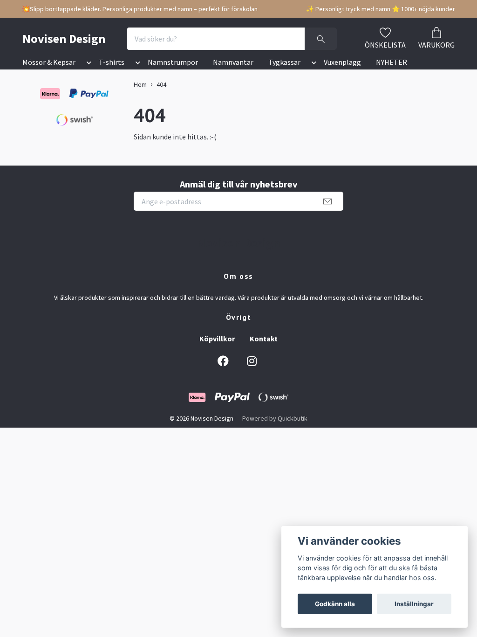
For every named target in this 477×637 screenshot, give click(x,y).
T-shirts (111, 62)
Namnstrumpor (173, 62)
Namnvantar (233, 62)
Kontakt (264, 338)
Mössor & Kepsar (48, 62)
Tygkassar (284, 62)
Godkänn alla (335, 604)
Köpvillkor (217, 338)
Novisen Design (64, 38)
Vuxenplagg (342, 62)
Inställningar (414, 604)
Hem (140, 84)
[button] (87, 63)
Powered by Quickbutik (274, 418)
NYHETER (391, 62)
